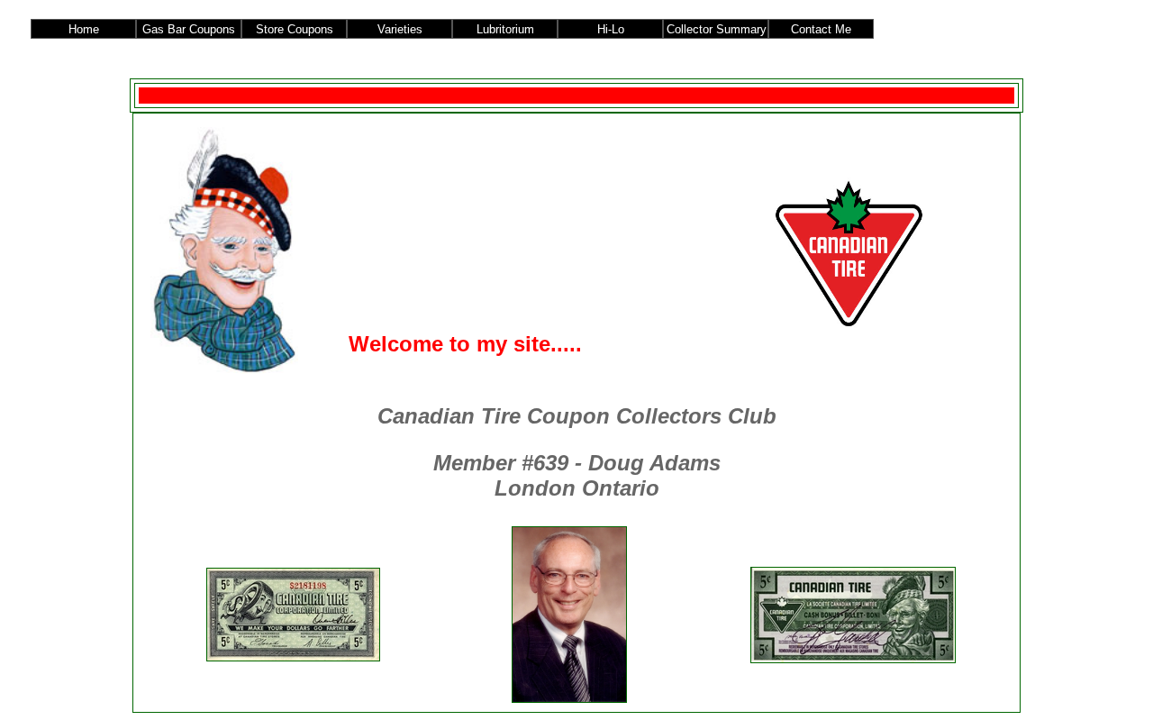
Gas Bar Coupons (188, 29)
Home (83, 29)
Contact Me (821, 29)
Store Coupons (294, 29)
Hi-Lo (610, 29)
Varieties (399, 29)
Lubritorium (505, 29)
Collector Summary (717, 29)
